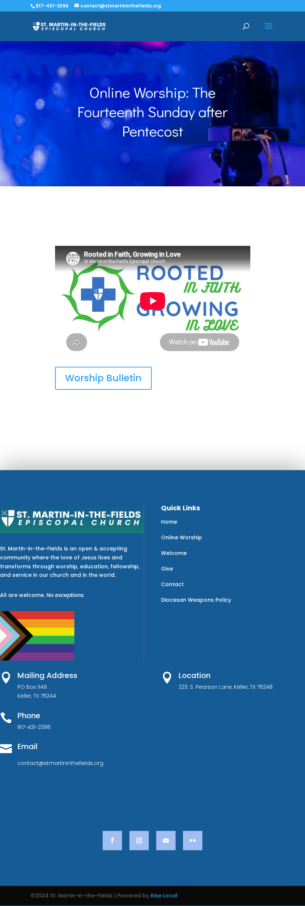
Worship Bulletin (103, 378)
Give (167, 568)
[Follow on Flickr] (192, 840)
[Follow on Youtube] (166, 840)
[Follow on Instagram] (139, 840)
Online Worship (181, 537)
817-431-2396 (52, 6)
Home (169, 522)
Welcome (174, 553)
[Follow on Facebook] (112, 840)
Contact (172, 584)
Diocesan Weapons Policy (196, 600)
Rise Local (164, 895)
